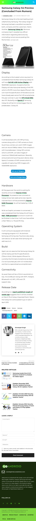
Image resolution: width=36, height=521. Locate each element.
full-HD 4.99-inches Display (18, 82)
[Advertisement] (18, 119)
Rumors (14, 308)
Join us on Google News (18, 177)
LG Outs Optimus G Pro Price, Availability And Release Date (26, 363)
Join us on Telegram (18, 171)
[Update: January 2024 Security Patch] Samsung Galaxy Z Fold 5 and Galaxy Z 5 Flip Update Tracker (23, 406)
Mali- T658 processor (9, 215)
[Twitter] (9, 316)
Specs (15, 310)
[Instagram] (7, 503)
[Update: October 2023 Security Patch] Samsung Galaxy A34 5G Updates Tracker (23, 395)
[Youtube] (19, 503)
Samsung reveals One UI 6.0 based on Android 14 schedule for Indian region (22, 374)
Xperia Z (20, 100)
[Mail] (18, 352)
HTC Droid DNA (27, 98)
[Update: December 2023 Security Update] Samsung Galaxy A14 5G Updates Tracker (23, 385)
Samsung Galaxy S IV (7, 310)
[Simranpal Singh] (8, 340)
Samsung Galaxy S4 (15, 29)
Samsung (19, 308)
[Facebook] (4, 316)
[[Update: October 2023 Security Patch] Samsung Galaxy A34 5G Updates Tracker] (6, 396)
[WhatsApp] (19, 316)
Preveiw (8, 308)
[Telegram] (24, 316)
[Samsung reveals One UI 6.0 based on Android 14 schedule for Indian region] (6, 375)
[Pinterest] (14, 316)
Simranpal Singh (7, 15)
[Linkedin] (29, 316)
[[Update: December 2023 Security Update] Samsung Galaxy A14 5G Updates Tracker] (6, 386)
